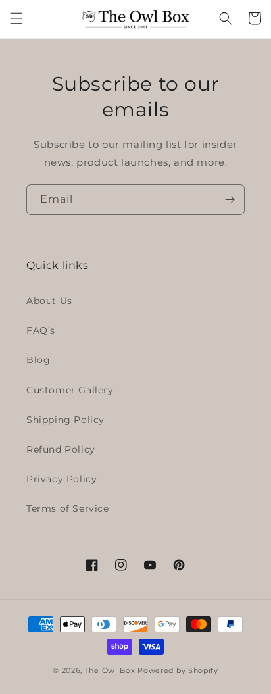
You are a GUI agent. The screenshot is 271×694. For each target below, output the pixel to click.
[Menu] (16, 18)
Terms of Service (67, 508)
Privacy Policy (61, 479)
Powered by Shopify (177, 670)
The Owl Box (110, 670)
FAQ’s (40, 330)
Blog (38, 360)
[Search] (225, 18)
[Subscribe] (229, 199)
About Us (49, 301)
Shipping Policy (65, 420)
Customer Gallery (70, 390)
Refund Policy (60, 449)
